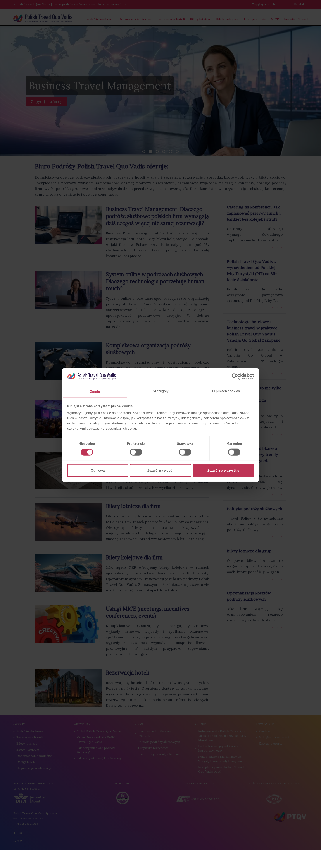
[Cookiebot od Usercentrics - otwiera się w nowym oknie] (235, 376)
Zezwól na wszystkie (223, 470)
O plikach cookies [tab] (226, 391)
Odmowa (98, 470)
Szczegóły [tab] (161, 391)
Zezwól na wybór (160, 470)
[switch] (136, 452)
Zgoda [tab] (95, 391)
